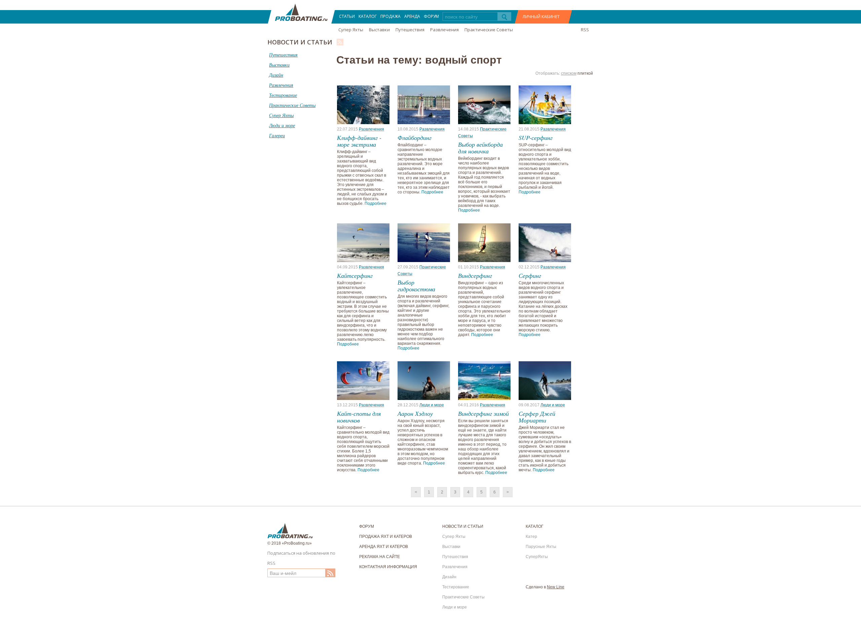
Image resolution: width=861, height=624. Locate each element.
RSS (585, 30)
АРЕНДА (412, 16)
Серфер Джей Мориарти (537, 416)
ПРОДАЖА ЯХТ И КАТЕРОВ (385, 536)
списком (568, 73)
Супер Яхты (350, 30)
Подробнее (375, 203)
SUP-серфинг (536, 138)
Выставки (379, 30)
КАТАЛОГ (368, 16)
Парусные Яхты (541, 546)
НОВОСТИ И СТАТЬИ (462, 526)
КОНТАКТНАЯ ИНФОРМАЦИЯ (388, 566)
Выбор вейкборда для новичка (480, 147)
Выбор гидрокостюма (416, 285)
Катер (531, 536)
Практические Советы (488, 30)
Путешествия (410, 30)
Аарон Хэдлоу (415, 413)
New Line (555, 587)
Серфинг (530, 275)
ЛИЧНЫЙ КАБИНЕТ (541, 17)
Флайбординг (415, 138)
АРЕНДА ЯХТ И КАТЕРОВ (383, 546)
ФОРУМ (431, 16)
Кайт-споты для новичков (359, 416)
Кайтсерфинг (355, 275)
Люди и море (431, 405)
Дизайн (449, 577)
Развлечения (444, 30)
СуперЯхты (537, 556)
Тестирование (455, 587)
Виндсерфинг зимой (483, 413)
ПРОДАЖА (390, 16)
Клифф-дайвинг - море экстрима (359, 141)
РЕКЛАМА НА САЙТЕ (379, 556)
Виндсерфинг (475, 275)
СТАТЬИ (347, 16)
